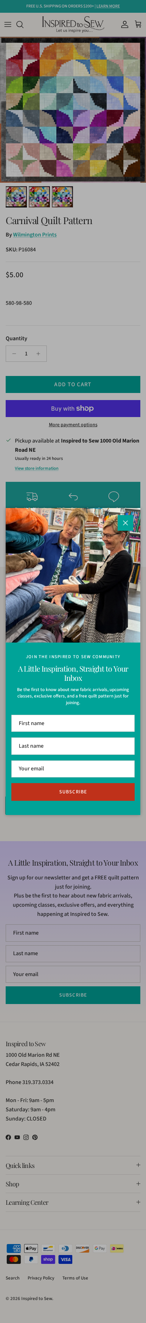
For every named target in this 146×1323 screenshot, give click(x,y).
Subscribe (73, 791)
